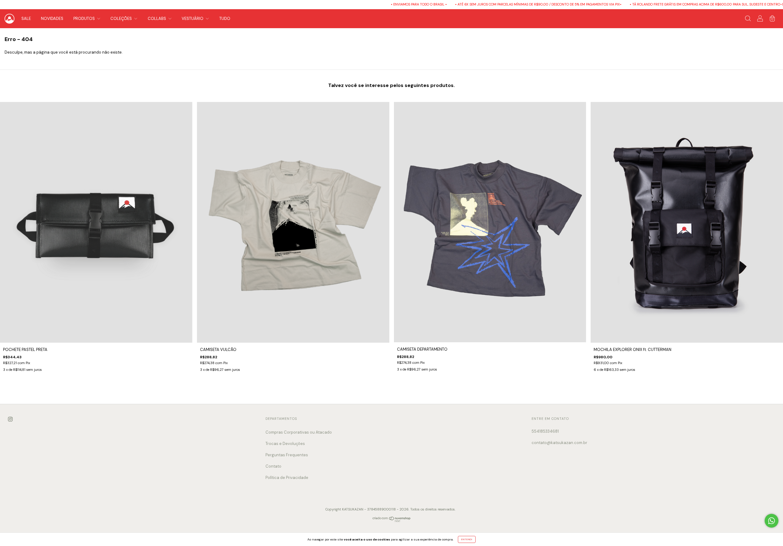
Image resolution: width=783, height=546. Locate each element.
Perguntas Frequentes (286, 455)
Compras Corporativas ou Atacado (298, 432)
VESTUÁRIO (193, 18)
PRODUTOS (84, 18)
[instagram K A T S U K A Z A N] (10, 419)
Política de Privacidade (286, 477)
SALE (26, 18)
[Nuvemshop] (392, 520)
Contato (273, 466)
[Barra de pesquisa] (748, 19)
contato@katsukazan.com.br (559, 442)
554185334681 (545, 431)
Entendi (466, 539)
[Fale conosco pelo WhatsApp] (771, 521)
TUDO (224, 18)
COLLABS (157, 18)
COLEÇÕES (121, 18)
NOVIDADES (52, 18)
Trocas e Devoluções (285, 443)
